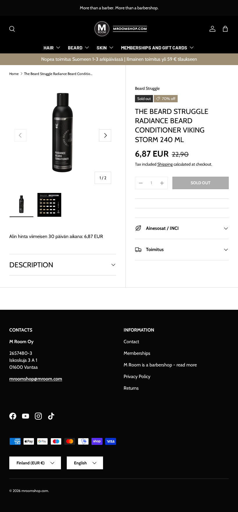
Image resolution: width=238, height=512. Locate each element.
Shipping (165, 164)
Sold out (200, 182)
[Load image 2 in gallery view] (49, 204)
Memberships (137, 353)
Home (14, 73)
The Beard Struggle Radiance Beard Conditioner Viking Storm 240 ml (59, 73)
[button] (225, 28)
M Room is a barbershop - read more (160, 365)
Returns (131, 388)
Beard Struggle (147, 88)
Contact (131, 341)
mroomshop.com (34, 490)
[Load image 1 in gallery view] (21, 204)
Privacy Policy (137, 376)
